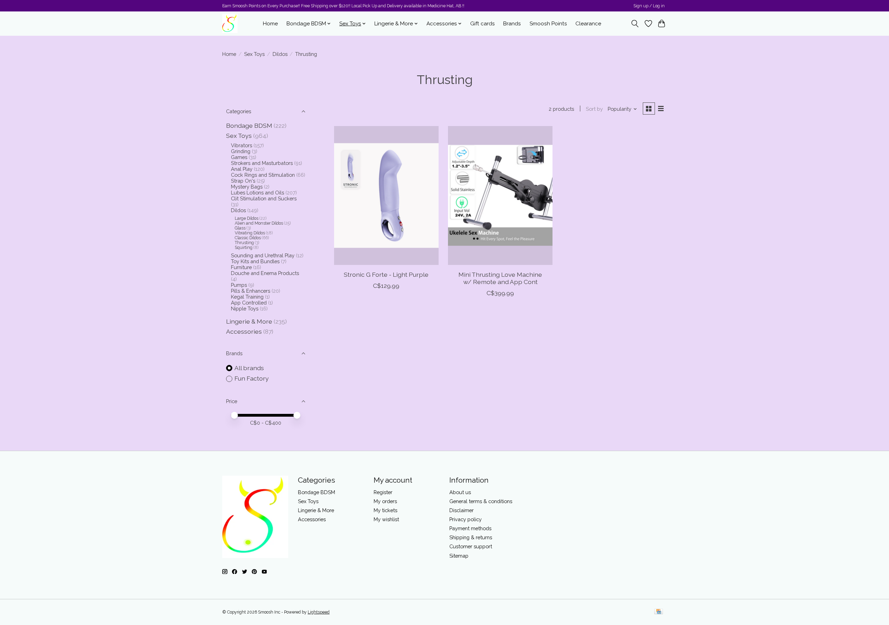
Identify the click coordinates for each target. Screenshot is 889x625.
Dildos (280, 54)
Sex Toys (254, 54)
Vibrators (241, 145)
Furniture (241, 267)
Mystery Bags (247, 187)
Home (270, 23)
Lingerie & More (249, 321)
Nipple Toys (244, 308)
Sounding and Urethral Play (262, 255)
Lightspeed (319, 612)
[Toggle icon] (635, 23)
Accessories (244, 331)
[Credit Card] (658, 612)
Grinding (240, 151)
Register (383, 492)
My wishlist (386, 519)
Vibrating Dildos (250, 233)
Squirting (243, 247)
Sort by (594, 109)
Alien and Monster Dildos (259, 223)
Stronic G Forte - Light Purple (386, 274)
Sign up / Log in (649, 5)
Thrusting (244, 242)
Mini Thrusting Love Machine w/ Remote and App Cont (500, 278)
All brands (249, 368)
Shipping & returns (470, 537)
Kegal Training (247, 297)
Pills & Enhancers (250, 291)
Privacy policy (465, 519)
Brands (512, 23)
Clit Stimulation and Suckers (264, 198)
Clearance (588, 23)
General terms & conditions (480, 501)
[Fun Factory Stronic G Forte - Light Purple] (386, 195)
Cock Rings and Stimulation (263, 175)
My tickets (385, 510)
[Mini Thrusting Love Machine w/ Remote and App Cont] (500, 195)
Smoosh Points (548, 23)
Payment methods (470, 528)
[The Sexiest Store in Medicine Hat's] (230, 23)
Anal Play (241, 169)
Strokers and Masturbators (262, 163)
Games (239, 157)
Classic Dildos (248, 237)
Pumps (239, 285)
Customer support (470, 546)
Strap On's (243, 181)
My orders (385, 501)
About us (460, 492)
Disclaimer (461, 510)
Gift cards (482, 23)
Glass (240, 228)
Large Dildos (246, 218)
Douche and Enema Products (265, 273)
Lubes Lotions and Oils (257, 192)
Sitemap (458, 556)
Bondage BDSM (249, 125)
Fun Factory (251, 378)
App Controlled (249, 303)
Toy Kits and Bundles (255, 261)
